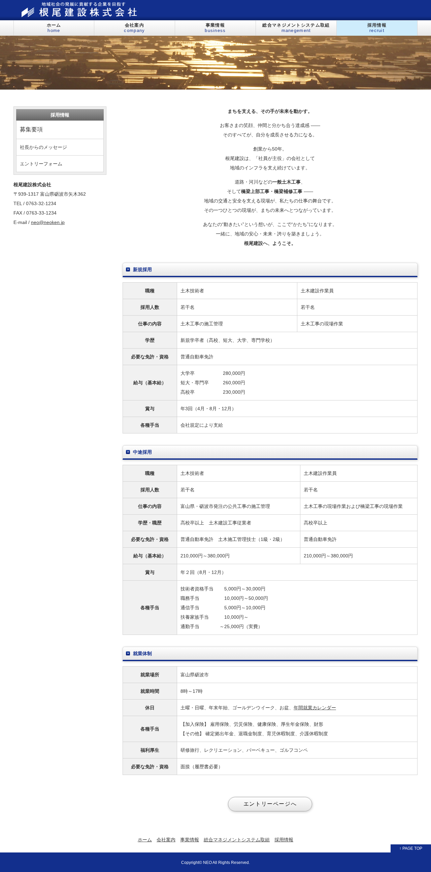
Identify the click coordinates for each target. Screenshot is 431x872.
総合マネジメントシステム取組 (296, 28)
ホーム (54, 28)
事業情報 (215, 28)
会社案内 (134, 28)
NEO (207, 862)
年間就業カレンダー (315, 707)
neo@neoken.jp (48, 222)
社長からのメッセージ (43, 147)
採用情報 (377, 28)
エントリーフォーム (41, 163)
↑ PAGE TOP (410, 848)
